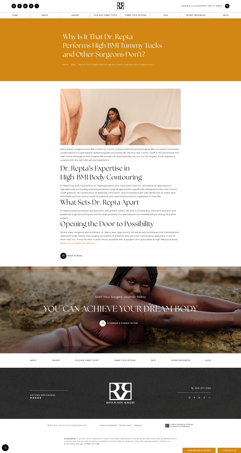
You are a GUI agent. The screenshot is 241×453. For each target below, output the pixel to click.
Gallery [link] (75, 15)
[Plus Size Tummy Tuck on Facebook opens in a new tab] (19, 6)
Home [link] (15, 15)
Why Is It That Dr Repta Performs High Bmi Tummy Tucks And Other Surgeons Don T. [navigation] (116, 65)
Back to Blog (75, 256)
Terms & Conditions (108, 425)
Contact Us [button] (229, 451)
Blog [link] (226, 15)
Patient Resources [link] (195, 15)
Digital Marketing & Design (182, 426)
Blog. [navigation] (73, 65)
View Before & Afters (199, 451)
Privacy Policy (125, 425)
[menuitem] (14, 6)
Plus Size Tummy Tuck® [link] (105, 15)
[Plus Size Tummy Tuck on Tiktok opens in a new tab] (31, 6)
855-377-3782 (93, 444)
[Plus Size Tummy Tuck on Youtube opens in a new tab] (25, 6)
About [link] (45, 15)
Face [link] (165, 15)
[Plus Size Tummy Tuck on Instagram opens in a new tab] (14, 6)
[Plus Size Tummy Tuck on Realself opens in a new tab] (37, 6)
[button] (5, 447)
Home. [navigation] (66, 65)
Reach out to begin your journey (77, 243)
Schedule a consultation (122, 323)
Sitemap (137, 425)
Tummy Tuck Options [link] (135, 15)
